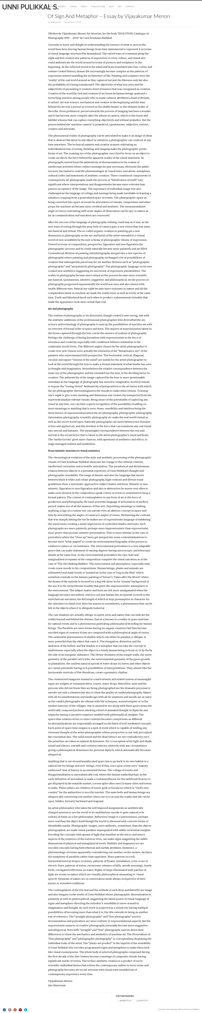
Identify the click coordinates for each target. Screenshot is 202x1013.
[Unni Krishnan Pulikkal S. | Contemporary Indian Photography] (30, 6)
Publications (98, 6)
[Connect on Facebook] (4, 1010)
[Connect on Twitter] (25, 1010)
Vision (73, 6)
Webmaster (56, 22)
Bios (111, 6)
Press (83, 6)
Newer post (126, 1000)
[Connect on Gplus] (15, 1010)
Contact (130, 6)
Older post (142, 1000)
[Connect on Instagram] (10, 1010)
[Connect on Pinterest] (20, 1010)
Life (119, 6)
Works (61, 6)
